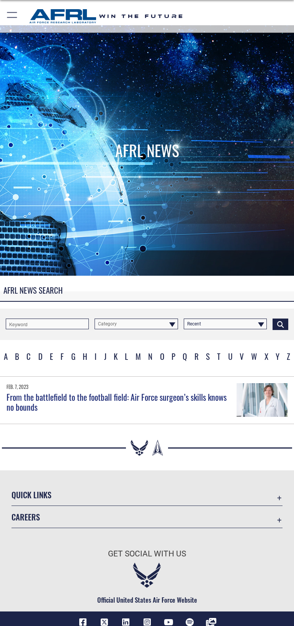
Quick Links (31, 495)
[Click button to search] (280, 324)
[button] (12, 16)
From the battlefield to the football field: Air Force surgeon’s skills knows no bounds (117, 402)
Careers (25, 517)
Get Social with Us (147, 553)
